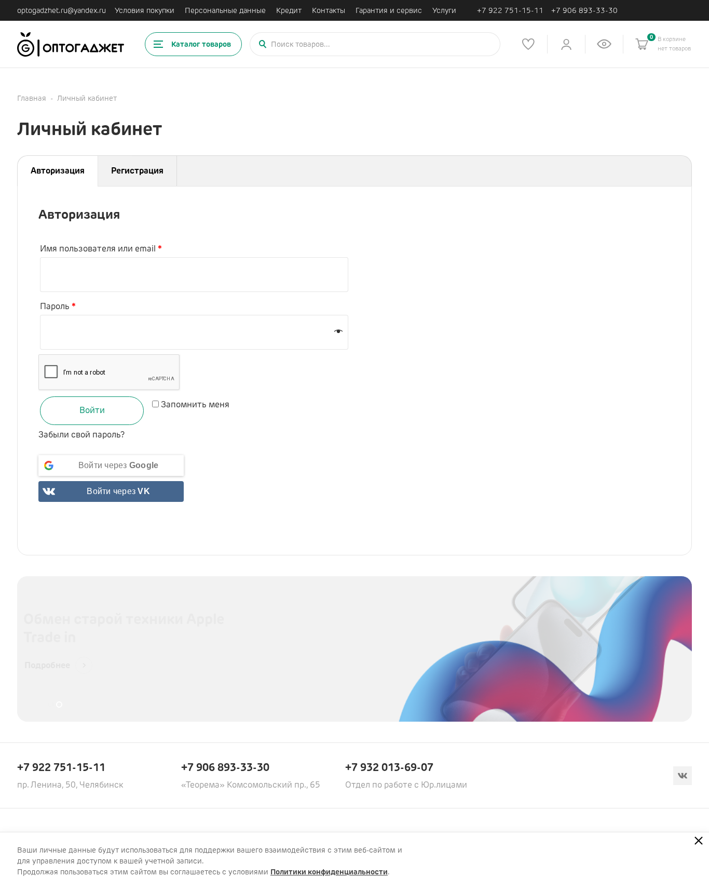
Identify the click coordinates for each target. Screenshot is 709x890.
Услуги (444, 10)
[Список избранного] (528, 44)
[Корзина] (642, 44)
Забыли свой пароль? (81, 434)
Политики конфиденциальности (329, 871)
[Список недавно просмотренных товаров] (604, 44)
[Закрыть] (698, 840)
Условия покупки (144, 10)
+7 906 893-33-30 (584, 10)
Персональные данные (225, 10)
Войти (92, 410)
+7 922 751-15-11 (510, 10)
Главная (31, 98)
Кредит (289, 10)
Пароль (58, 306)
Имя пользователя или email (101, 248)
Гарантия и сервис (389, 10)
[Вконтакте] (682, 775)
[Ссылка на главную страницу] (70, 44)
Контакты (328, 10)
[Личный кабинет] (566, 44)
